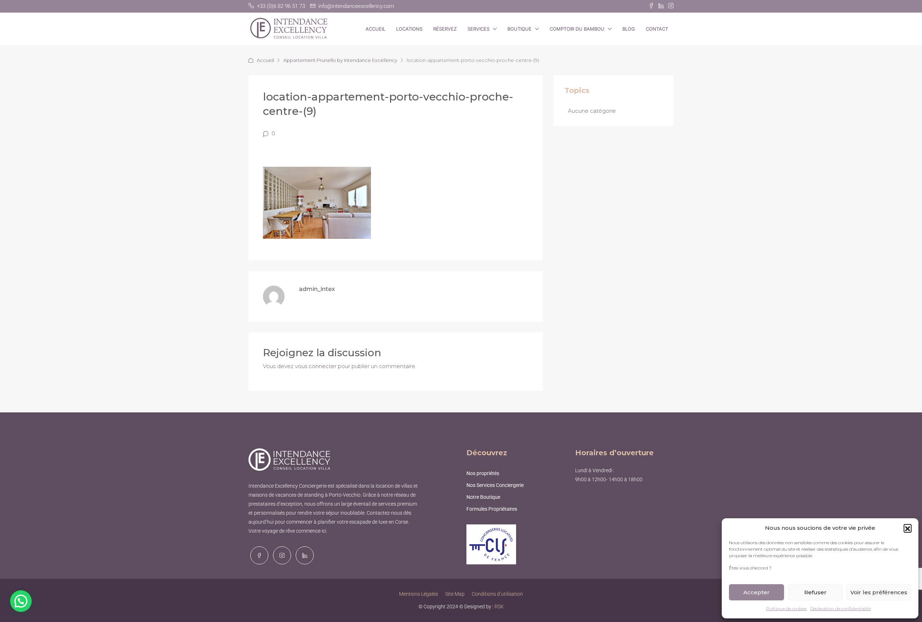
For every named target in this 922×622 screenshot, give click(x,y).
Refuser (815, 592)
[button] (907, 528)
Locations (409, 29)
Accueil (375, 29)
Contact (657, 29)
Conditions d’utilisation (497, 594)
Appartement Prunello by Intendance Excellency (340, 60)
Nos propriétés (482, 473)
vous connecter (315, 366)
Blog (628, 29)
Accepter (756, 592)
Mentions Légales (418, 594)
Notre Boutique (483, 497)
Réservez (445, 29)
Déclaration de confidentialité (840, 608)
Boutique (519, 29)
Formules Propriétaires (491, 509)
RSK (499, 606)
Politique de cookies (786, 608)
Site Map (455, 594)
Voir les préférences (878, 592)
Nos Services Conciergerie (495, 485)
